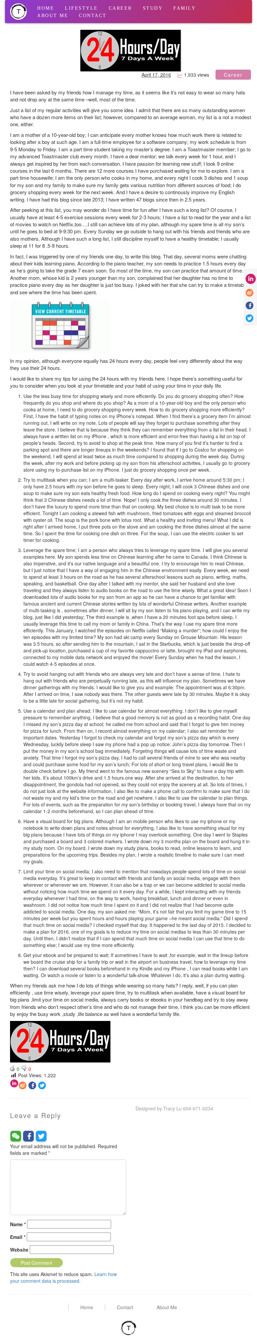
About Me (52, 15)
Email (17, 1237)
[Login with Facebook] (28, 1135)
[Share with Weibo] (22, 1085)
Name (18, 1224)
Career (120, 8)
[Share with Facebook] (32, 1085)
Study (153, 8)
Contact (93, 15)
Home (45, 8)
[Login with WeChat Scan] (15, 1135)
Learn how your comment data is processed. (63, 1277)
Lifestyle (81, 8)
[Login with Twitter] (41, 1135)
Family (184, 8)
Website (19, 1249)
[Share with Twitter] (42, 1085)
